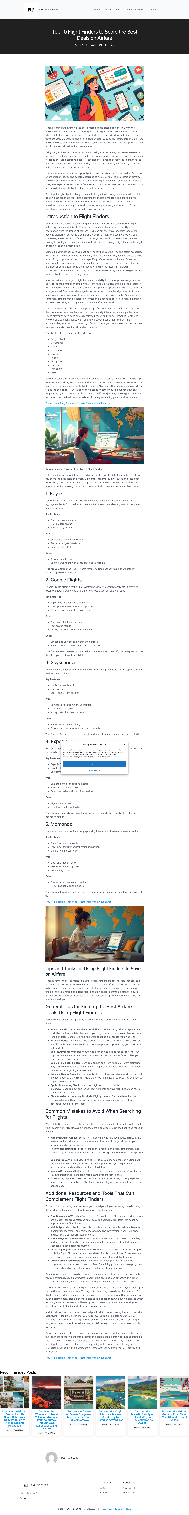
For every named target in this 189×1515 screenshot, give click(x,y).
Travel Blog (109, 45)
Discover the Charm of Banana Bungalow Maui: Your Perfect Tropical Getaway (78, 1415)
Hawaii (8, 1430)
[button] (124, 744)
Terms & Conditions (123, 1509)
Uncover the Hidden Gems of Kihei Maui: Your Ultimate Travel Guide (174, 1415)
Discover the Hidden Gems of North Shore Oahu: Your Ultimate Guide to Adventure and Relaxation (14, 1418)
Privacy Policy (94, 770)
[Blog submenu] (121, 9)
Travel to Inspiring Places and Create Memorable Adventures (78, 403)
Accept (94, 764)
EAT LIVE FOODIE (48, 9)
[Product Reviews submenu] (144, 9)
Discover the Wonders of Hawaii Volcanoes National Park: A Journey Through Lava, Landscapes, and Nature (46, 1420)
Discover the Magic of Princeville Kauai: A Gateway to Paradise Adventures (110, 1415)
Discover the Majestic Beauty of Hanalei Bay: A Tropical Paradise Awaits (142, 1417)
